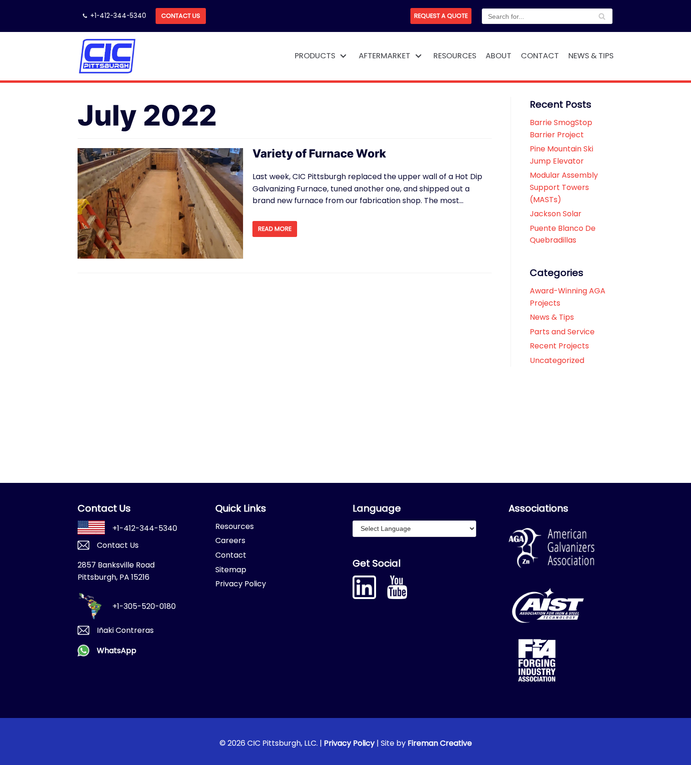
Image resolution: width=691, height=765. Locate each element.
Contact (540, 55)
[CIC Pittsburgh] (107, 56)
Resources (454, 55)
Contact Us (180, 16)
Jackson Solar (555, 213)
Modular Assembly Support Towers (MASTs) (564, 187)
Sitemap (230, 569)
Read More (274, 229)
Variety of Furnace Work (319, 153)
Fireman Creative (440, 743)
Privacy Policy (240, 583)
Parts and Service (562, 331)
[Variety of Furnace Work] (160, 203)
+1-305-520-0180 (144, 606)
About (498, 55)
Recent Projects (559, 345)
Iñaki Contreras (125, 630)
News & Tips (590, 55)
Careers (230, 540)
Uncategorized (557, 360)
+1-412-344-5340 (118, 15)
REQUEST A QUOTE (441, 16)
